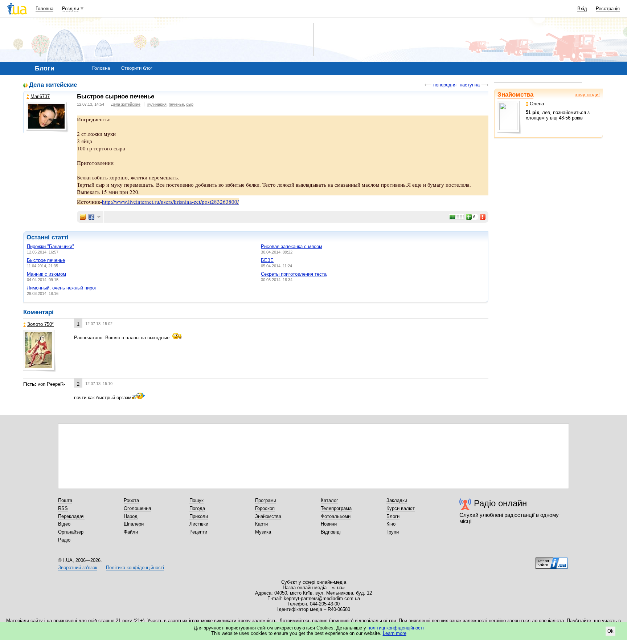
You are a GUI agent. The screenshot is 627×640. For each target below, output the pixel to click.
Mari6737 (40, 96)
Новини (329, 524)
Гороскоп (265, 508)
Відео (64, 524)
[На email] (83, 217)
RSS (63, 508)
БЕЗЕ (267, 260)
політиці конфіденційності (396, 628)
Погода (197, 508)
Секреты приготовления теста (294, 274)
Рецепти (198, 532)
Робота (131, 500)
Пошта (65, 500)
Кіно (391, 524)
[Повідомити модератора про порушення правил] (482, 217)
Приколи (198, 516)
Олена (537, 103)
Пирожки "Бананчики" (50, 246)
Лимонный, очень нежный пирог (62, 288)
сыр (189, 104)
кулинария (157, 104)
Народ (131, 516)
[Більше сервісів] (99, 217)
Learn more (394, 633)
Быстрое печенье (46, 260)
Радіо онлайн (500, 503)
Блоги (392, 516)
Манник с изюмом (46, 274)
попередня (444, 85)
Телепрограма (336, 508)
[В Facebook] (91, 217)
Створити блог (136, 68)
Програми (265, 500)
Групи (392, 532)
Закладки (396, 500)
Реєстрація (608, 8)
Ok (610, 631)
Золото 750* (40, 324)
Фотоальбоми (336, 516)
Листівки (198, 524)
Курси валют (400, 508)
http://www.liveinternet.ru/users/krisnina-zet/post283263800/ (170, 201)
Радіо (64, 540)
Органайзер (70, 532)
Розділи (70, 8)
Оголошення (137, 508)
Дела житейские (53, 85)
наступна (470, 85)
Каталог (329, 500)
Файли (131, 532)
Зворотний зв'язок (77, 567)
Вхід (582, 8)
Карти (261, 524)
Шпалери (134, 524)
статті (60, 237)
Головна (44, 8)
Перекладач (71, 516)
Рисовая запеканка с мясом (291, 246)
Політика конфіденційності (135, 567)
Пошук (196, 500)
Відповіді (331, 532)
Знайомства (515, 94)
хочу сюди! (587, 94)
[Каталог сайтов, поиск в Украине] (551, 560)
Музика (263, 532)
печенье (176, 104)
